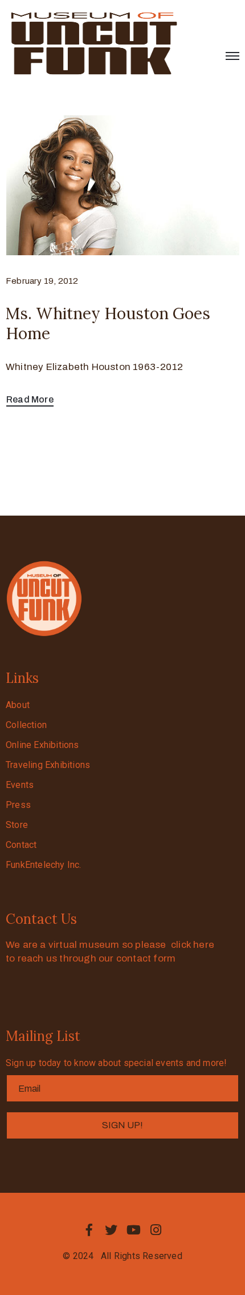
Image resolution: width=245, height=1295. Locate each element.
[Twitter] (111, 1230)
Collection (26, 724)
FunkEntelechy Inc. (43, 864)
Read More (30, 399)
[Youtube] (134, 1230)
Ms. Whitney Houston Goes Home (108, 323)
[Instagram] (156, 1230)
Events (20, 784)
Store (17, 824)
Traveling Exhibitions (48, 764)
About (18, 704)
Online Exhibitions (42, 744)
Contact (21, 844)
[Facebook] (89, 1230)
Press (18, 804)
